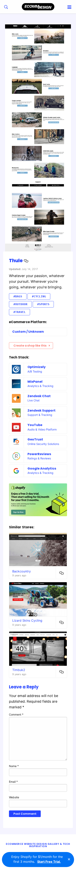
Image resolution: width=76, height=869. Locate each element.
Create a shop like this (30, 346)
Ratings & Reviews (39, 458)
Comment (16, 714)
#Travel (19, 312)
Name (14, 766)
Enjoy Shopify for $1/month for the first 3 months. (37, 859)
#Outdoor (20, 304)
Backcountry (21, 571)
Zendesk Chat (39, 396)
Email (13, 781)
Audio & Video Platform (42, 429)
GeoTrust (35, 439)
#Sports (43, 304)
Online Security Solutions (43, 444)
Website (14, 797)
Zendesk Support (41, 410)
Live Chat (33, 400)
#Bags (17, 296)
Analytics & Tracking (40, 386)
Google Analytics (41, 468)
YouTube (34, 425)
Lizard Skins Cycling (27, 620)
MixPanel (34, 381)
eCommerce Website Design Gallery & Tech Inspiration (38, 845)
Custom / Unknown (28, 331)
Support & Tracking (39, 414)
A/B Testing (34, 371)
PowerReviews (39, 454)
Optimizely (36, 367)
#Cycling (39, 296)
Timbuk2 (18, 670)
